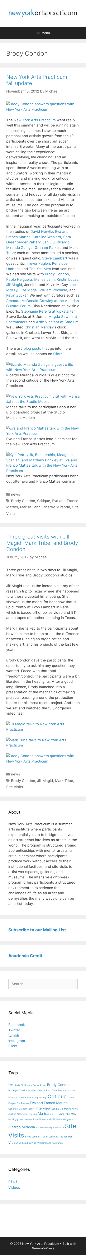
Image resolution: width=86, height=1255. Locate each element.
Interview (43, 1108)
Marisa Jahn (44, 279)
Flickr (57, 354)
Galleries (13, 1108)
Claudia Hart (24, 1097)
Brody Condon (57, 274)
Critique (43, 501)
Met (21, 1119)
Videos (14, 1187)
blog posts (32, 348)
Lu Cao (33, 1114)
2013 (11, 1085)
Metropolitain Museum (36, 1119)
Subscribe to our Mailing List (37, 929)
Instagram (16, 1041)
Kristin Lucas (67, 279)
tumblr (13, 1035)
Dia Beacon (23, 1103)
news (15, 494)
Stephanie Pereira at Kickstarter (48, 311)
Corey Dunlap (39, 1097)
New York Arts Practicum (35, 120)
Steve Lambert (54, 258)
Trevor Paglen (38, 263)
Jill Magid (14, 285)
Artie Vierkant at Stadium (57, 322)
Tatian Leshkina (50, 1136)
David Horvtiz (41, 231)
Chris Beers (58, 1090)
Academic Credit (25, 955)
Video (13, 1142)
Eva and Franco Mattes (49, 1103)
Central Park (44, 1090)
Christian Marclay (39, 327)
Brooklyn (13, 1090)
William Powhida (53, 290)
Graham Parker (47, 247)
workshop (57, 1143)
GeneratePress (43, 1248)
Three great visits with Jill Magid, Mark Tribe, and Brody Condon (42, 543)
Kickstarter (22, 1114)
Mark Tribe (64, 781)
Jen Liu (49, 242)
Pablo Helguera (19, 279)
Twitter (14, 1030)
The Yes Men (40, 269)
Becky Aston (39, 1085)
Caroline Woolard (47, 237)
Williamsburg (44, 1143)
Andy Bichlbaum (23, 1085)
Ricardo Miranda (56, 507)
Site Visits (14, 787)
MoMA (52, 1119)
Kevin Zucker (17, 295)
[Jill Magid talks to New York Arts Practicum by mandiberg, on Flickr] (43, 729)
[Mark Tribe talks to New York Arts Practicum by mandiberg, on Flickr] (43, 745)
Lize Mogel (28, 290)
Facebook (16, 1025)
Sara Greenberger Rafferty (50, 1127)
